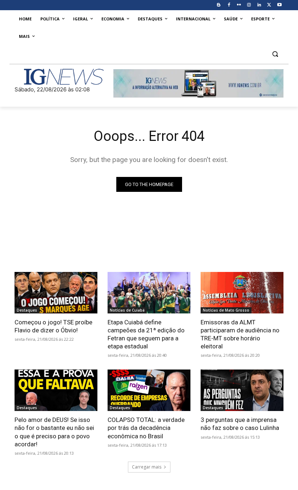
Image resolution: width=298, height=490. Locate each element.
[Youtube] (279, 5)
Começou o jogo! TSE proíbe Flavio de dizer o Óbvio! (53, 326)
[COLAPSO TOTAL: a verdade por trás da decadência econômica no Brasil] (149, 390)
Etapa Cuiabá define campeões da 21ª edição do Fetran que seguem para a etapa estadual (146, 334)
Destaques (27, 310)
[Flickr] (239, 5)
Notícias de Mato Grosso (226, 310)
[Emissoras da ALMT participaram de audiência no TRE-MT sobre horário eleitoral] (242, 292)
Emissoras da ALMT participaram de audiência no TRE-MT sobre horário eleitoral (240, 334)
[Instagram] (249, 5)
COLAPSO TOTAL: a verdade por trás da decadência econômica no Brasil (146, 427)
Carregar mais (146, 467)
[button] (274, 54)
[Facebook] (229, 5)
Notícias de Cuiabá (127, 310)
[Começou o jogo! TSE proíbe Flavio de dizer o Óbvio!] (56, 292)
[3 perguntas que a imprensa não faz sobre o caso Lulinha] (242, 390)
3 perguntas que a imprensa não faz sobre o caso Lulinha (240, 423)
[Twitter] (269, 5)
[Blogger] (218, 5)
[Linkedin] (259, 5)
